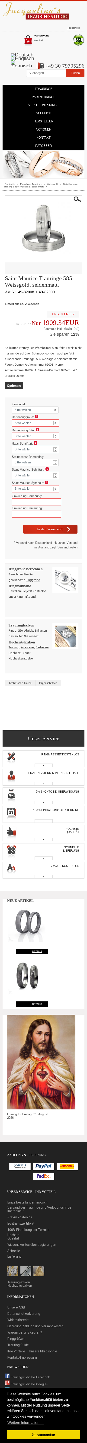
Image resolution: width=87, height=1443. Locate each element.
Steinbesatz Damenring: (28, 457)
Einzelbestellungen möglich (27, 1202)
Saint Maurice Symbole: (28, 483)
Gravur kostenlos (19, 1217)
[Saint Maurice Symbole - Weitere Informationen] (46, 483)
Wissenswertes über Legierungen (31, 1244)
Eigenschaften (48, 683)
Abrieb (28, 630)
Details (37, 951)
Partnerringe (43, 97)
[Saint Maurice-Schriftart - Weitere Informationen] (47, 469)
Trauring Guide (18, 1345)
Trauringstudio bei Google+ (29, 1384)
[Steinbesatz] (12, 1271)
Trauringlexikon (18, 1282)
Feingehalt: (20, 404)
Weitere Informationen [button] (25, 1423)
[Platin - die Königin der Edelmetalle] (25, 1271)
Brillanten (41, 630)
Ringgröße (33, 580)
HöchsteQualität (13, 1236)
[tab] (43, 758)
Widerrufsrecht (18, 1320)
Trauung (14, 647)
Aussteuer (27, 647)
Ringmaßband (26, 596)
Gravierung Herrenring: (27, 496)
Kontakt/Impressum (22, 1357)
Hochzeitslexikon (19, 1285)
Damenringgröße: (24, 430)
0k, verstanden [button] (43, 1434)
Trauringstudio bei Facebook (30, 1377)
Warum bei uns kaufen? (24, 1332)
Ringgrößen (16, 1339)
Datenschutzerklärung (23, 1313)
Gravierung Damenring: (27, 508)
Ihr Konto (73, 28)
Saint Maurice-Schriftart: (28, 469)
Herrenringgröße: (23, 417)
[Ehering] (38, 1271)
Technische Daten (20, 683)
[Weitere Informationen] (36, 417)
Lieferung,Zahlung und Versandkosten (35, 1326)
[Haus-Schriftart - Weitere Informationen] (35, 443)
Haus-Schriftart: (23, 443)
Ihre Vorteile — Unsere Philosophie (32, 1351)
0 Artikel (38, 40)
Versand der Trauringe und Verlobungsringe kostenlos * (39, 1209)
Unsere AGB (16, 1307)
